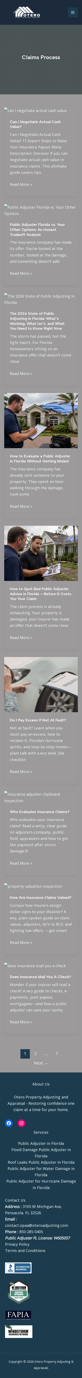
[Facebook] (9, 1123)
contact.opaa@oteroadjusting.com (36, 1225)
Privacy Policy (17, 1244)
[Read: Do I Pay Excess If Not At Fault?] (41, 684)
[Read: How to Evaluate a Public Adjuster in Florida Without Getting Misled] (41, 420)
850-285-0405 (31, 1231)
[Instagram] (21, 1123)
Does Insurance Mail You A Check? (40, 977)
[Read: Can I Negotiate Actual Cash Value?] (35, 110)
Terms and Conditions (25, 1250)
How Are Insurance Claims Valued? (40, 897)
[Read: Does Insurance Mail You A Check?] (35, 965)
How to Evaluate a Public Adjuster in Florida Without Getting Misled (40, 458)
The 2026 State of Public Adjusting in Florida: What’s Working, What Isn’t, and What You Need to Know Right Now (37, 321)
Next (41, 1063)
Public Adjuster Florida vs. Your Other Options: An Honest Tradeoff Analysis (37, 229)
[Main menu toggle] (73, 12)
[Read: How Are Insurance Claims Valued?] (33, 885)
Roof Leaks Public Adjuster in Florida (41, 1162)
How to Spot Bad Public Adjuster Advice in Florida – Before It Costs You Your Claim (40, 594)
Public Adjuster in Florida (41, 1143)
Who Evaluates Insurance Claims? (39, 811)
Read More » (21, 184)
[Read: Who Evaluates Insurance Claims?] (41, 796)
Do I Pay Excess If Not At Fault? (38, 720)
